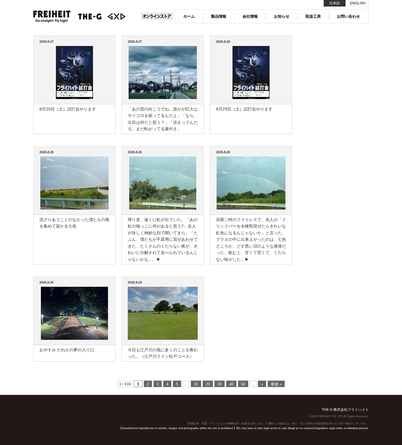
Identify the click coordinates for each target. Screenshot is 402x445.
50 (243, 384)
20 (208, 384)
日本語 (334, 3)
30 (219, 384)
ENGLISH (358, 3)
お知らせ (281, 16)
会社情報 (250, 16)
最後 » (276, 384)
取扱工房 (313, 16)
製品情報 (218, 16)
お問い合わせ (348, 16)
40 (231, 384)
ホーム (189, 16)
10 (196, 384)
